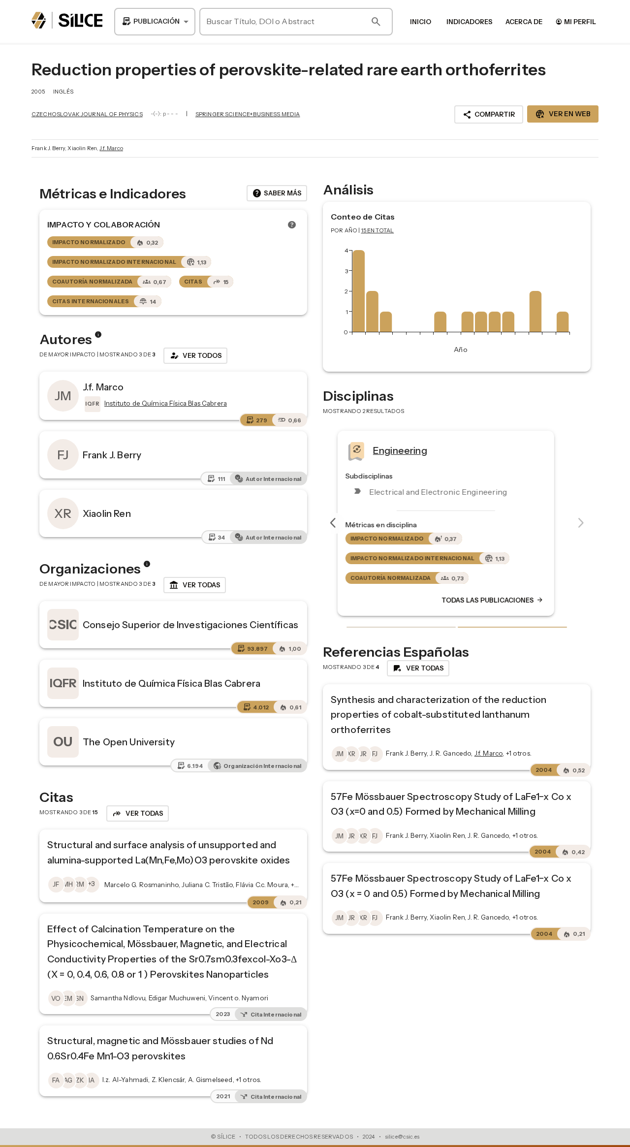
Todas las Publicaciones (503, 600)
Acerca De (523, 22)
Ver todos (195, 355)
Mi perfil (575, 21)
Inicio (420, 22)
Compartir (489, 115)
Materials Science (424, 450)
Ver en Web (563, 114)
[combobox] (154, 22)
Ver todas (194, 585)
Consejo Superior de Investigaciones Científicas (190, 625)
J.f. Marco (111, 148)
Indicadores (469, 22)
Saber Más (277, 193)
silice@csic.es (402, 1136)
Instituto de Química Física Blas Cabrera (171, 683)
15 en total (377, 230)
